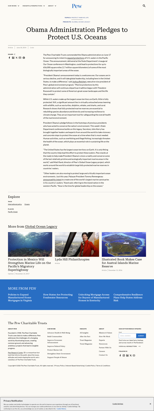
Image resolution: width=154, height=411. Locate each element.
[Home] (27, 323)
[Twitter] (131, 355)
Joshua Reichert (79, 81)
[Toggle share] (144, 52)
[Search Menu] (144, 6)
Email (120, 332)
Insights (83, 329)
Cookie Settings (118, 404)
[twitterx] (16, 57)
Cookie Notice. (61, 409)
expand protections (75, 58)
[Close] (150, 403)
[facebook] (9, 57)
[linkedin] (13, 57)
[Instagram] (123, 355)
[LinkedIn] (127, 355)
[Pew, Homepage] (77, 5)
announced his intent (52, 179)
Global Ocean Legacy (41, 226)
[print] (23, 57)
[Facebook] (120, 355)
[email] (20, 57)
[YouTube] (134, 355)
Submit (141, 336)
